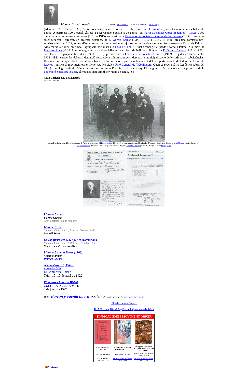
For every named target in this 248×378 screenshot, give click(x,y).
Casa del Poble (124, 46)
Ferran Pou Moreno (133, 146)
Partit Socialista (106, 143)
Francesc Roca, (54, 50)
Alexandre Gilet (52, 268)
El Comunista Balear (57, 272)
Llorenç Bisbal (53, 227)
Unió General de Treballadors (133, 64)
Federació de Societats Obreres (144, 54)
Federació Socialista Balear (60, 71)
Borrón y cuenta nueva (70, 296)
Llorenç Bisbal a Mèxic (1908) (63, 252)
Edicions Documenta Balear (122, 359)
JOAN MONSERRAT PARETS (133, 297)
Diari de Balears (53, 258)
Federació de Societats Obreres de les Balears (153, 36)
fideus (53, 367)
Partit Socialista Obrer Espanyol (164, 32)
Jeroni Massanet (179, 143)
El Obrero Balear (120, 39)
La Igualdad (156, 29)
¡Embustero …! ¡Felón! (59, 265)
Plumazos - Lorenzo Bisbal (61, 282)
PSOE (192, 32)
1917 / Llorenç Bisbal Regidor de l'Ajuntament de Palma (124, 309)
